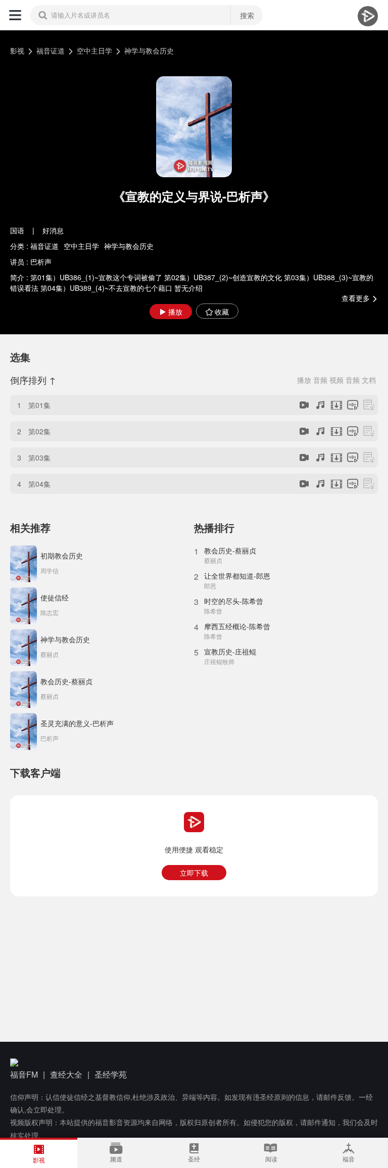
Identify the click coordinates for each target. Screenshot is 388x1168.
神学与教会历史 (149, 50)
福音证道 (50, 50)
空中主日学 (94, 50)
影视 (17, 50)
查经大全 (66, 1074)
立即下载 (194, 873)
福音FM (24, 1074)
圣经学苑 (110, 1074)
